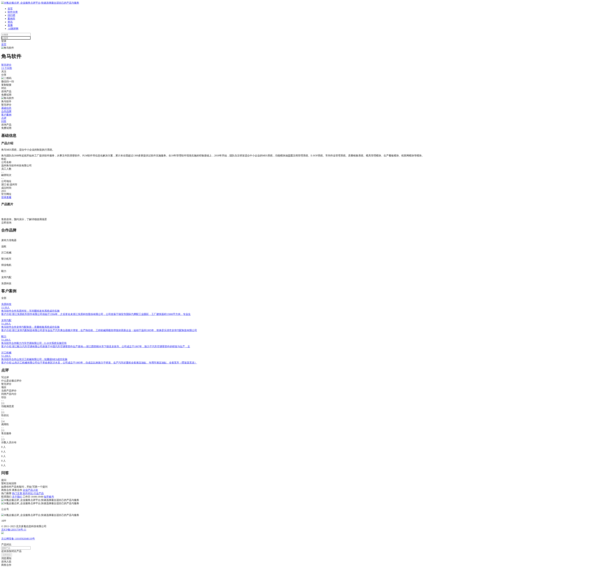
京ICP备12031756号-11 (13, 529)
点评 (3, 118)
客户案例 (6, 114)
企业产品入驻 (30, 490)
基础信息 (6, 108)
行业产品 (39, 493)
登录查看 (6, 197)
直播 (10, 25)
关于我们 (17, 496)
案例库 (11, 18)
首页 (10, 8)
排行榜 (11, 15)
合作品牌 (6, 111)
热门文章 (17, 493)
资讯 (10, 22)
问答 (3, 121)
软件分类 (13, 12)
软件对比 (28, 493)
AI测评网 (13, 28)
